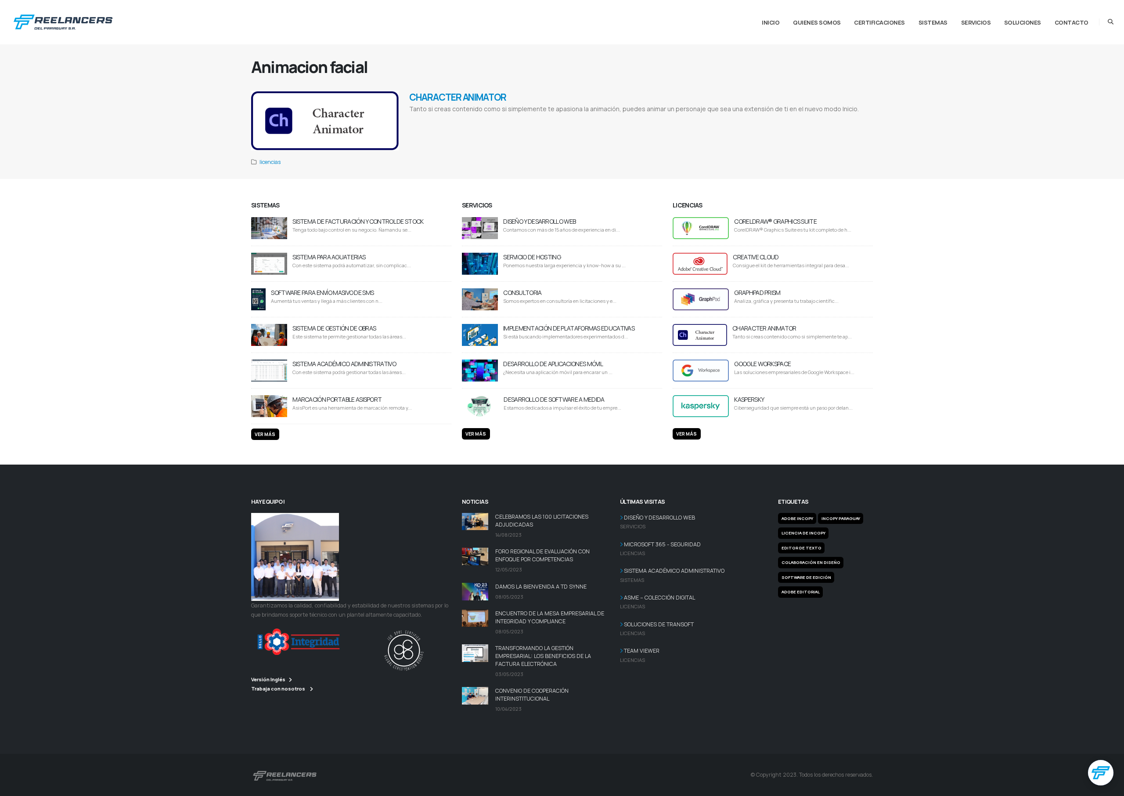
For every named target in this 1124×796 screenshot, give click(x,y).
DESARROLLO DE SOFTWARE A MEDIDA (554, 399)
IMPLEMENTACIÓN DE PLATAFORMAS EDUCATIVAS (568, 328)
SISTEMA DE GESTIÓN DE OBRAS (334, 328)
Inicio (770, 22)
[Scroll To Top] (1109, 786)
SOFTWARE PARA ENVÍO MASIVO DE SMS (322, 292)
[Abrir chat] (1100, 772)
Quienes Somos (817, 22)
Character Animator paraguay (473, 120)
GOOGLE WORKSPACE (762, 364)
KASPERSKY (749, 399)
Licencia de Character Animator (522, 120)
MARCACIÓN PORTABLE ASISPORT (337, 399)
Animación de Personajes (643, 120)
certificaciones (879, 22)
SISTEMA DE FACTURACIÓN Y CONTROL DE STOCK (357, 221)
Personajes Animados (606, 120)
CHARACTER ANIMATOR (457, 97)
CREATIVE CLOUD (755, 257)
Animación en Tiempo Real (568, 120)
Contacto (1071, 22)
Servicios (976, 22)
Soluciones (1022, 22)
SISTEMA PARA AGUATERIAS (328, 257)
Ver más (265, 434)
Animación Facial (677, 120)
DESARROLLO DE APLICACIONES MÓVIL (553, 364)
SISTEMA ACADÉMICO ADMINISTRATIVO (344, 364)
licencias (270, 162)
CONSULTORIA (522, 292)
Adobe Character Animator (429, 120)
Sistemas (933, 22)
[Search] (1110, 22)
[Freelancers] (63, 20)
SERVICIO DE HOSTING (532, 257)
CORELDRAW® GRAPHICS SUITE (775, 221)
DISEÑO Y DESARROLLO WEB (539, 221)
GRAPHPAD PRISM (757, 292)
